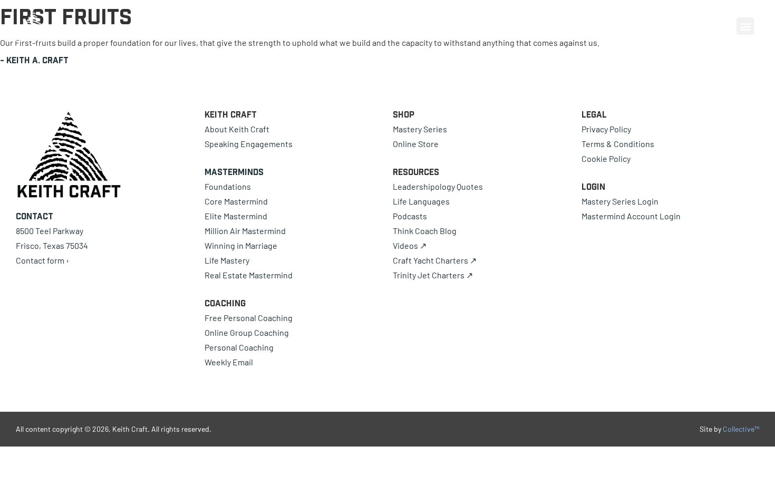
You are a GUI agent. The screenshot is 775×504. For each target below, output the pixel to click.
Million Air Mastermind (245, 231)
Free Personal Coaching (249, 318)
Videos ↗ (410, 245)
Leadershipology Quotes (438, 186)
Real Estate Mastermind (249, 275)
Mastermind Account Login (631, 216)
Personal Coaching (239, 347)
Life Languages (421, 201)
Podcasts (410, 216)
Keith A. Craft (37, 60)
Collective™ (741, 428)
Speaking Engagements (249, 144)
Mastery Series (420, 129)
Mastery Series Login (620, 201)
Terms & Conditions (618, 144)
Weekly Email (229, 362)
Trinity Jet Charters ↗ (433, 275)
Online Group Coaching (247, 332)
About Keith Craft (237, 129)
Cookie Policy (606, 158)
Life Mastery (227, 260)
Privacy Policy (606, 129)
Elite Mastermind (236, 216)
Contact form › (42, 260)
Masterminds (234, 172)
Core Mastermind (236, 201)
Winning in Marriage (241, 245)
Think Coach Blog (425, 231)
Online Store (416, 144)
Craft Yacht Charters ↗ (435, 260)
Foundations (228, 186)
